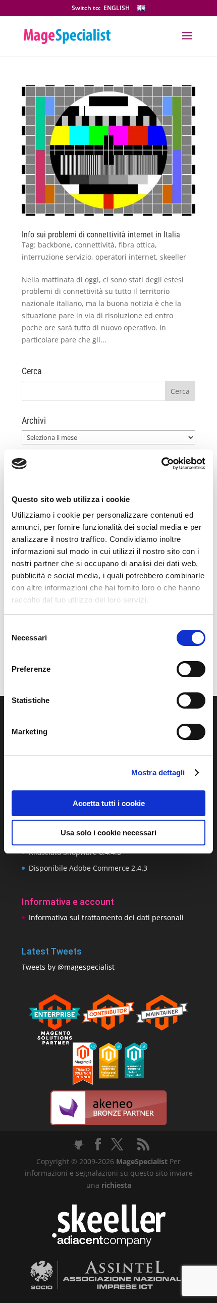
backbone (54, 244)
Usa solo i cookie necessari (108, 832)
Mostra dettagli (158, 772)
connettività (95, 244)
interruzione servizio (56, 257)
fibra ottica (137, 244)
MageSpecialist (142, 1161)
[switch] (191, 669)
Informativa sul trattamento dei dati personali (106, 917)
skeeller (173, 257)
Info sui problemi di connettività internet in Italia (101, 234)
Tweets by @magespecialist (68, 967)
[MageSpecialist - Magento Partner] (108, 1082)
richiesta (115, 1185)
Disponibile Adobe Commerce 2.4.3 (88, 868)
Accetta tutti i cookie (109, 803)
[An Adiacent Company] (108, 1244)
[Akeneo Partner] (108, 1124)
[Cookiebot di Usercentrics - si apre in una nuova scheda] (161, 463)
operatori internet (125, 257)
